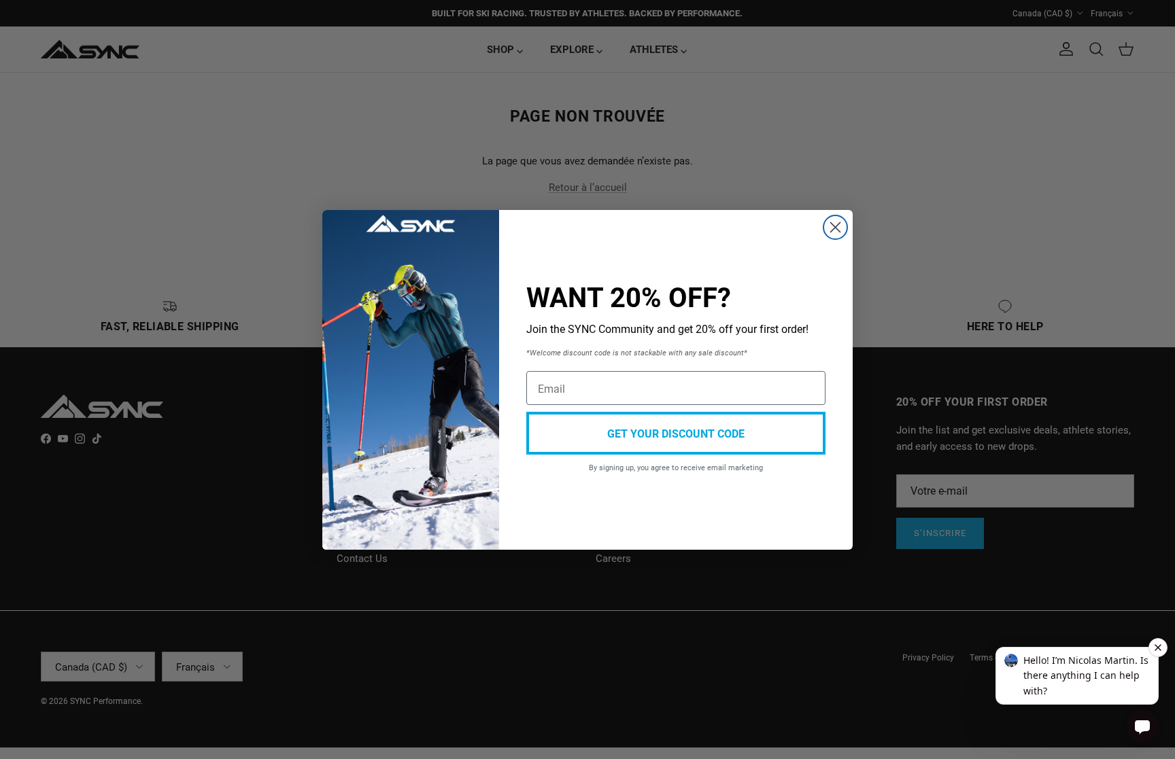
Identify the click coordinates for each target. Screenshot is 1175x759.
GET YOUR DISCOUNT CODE (676, 433)
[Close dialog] (835, 227)
